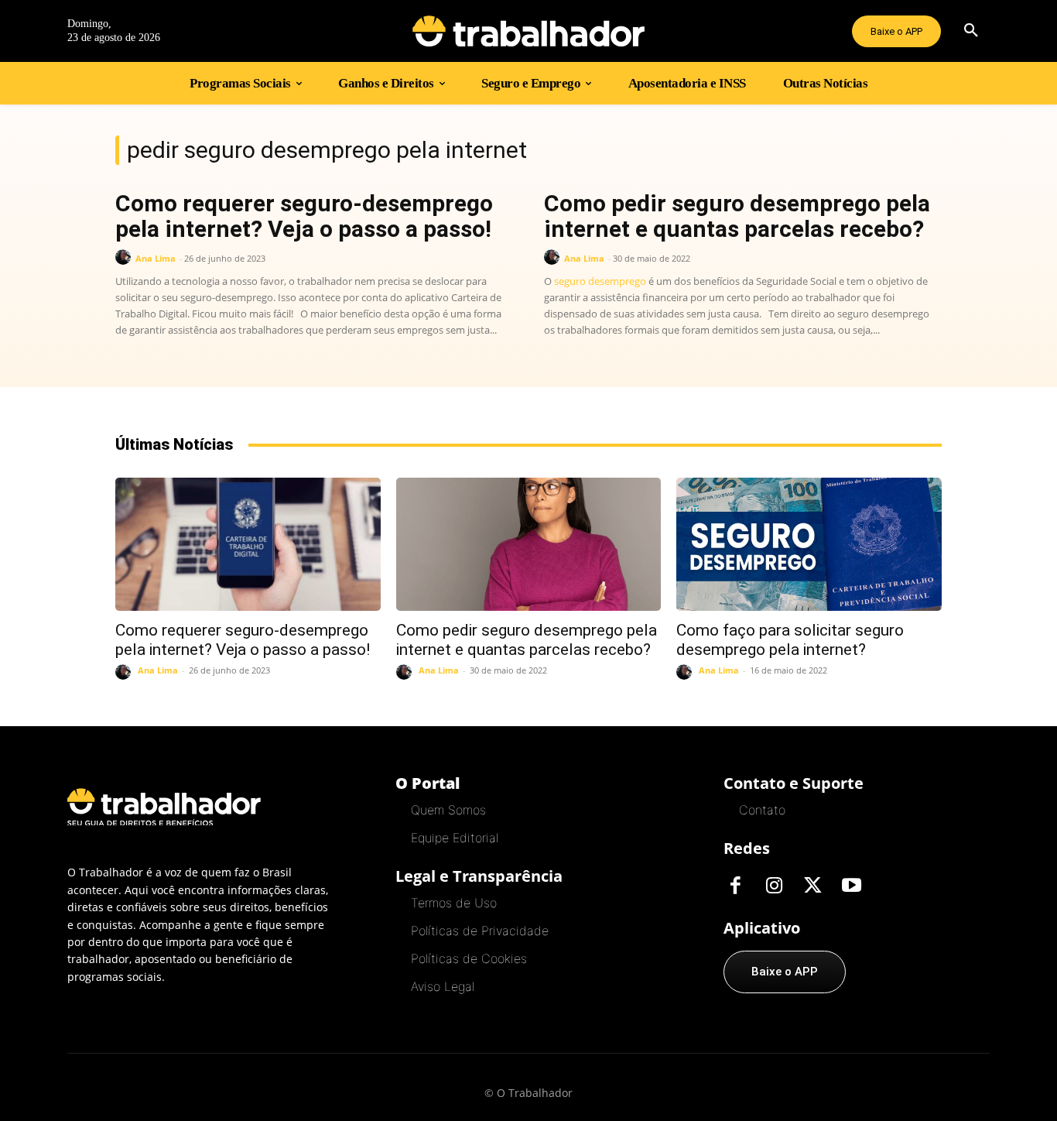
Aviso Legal (442, 986)
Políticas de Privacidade (480, 930)
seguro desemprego (600, 281)
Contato (762, 810)
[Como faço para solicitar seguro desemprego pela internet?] (809, 544)
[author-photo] (125, 257)
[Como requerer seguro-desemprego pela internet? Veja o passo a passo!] (248, 544)
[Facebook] (735, 886)
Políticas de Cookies (469, 958)
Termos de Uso (454, 902)
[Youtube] (851, 886)
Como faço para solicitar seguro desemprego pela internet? (790, 640)
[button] (971, 31)
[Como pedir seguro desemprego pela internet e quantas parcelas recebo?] (529, 544)
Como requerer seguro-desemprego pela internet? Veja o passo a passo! (304, 216)
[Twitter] (812, 886)
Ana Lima (155, 258)
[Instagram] (773, 886)
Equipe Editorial (454, 837)
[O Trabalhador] (528, 30)
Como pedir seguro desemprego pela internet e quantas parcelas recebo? (737, 216)
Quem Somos (448, 810)
